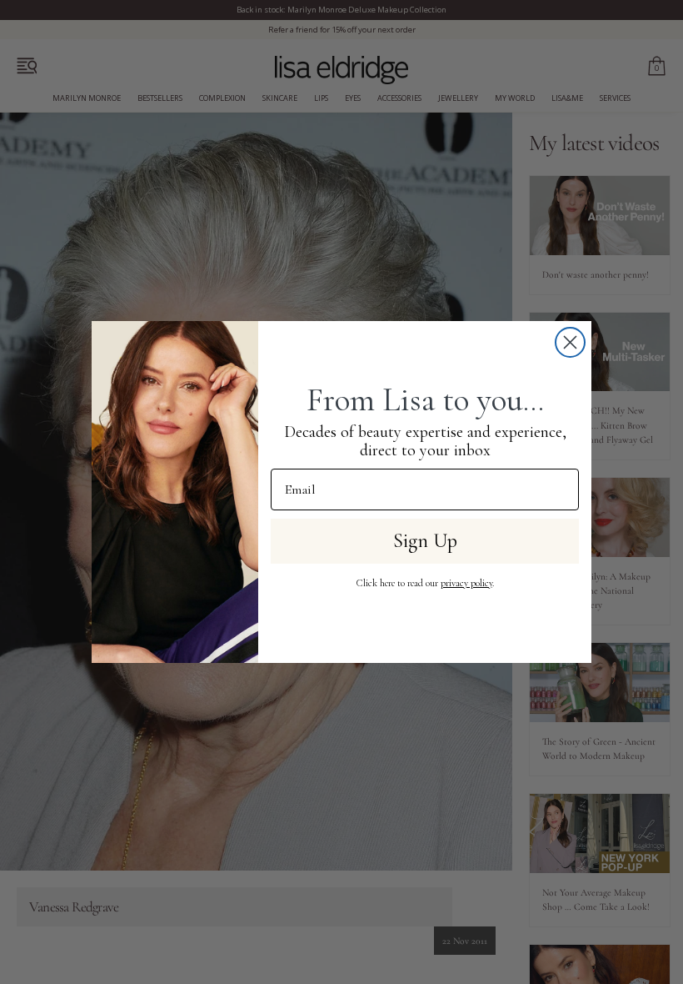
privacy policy (466, 583)
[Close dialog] (570, 342)
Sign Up (425, 541)
